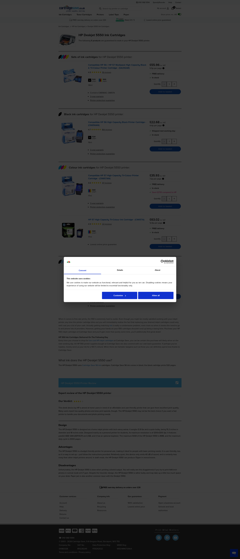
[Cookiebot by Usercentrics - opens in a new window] (163, 262)
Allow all (156, 295)
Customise (118, 295)
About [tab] (157, 270)
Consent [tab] (82, 270)
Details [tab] (120, 270)
